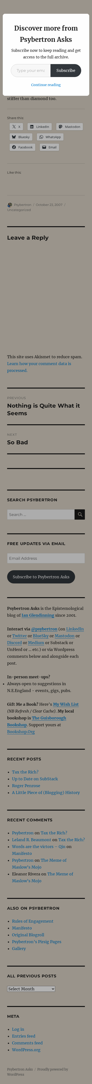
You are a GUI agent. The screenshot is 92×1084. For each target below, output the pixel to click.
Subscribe (65, 70)
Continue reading (46, 85)
